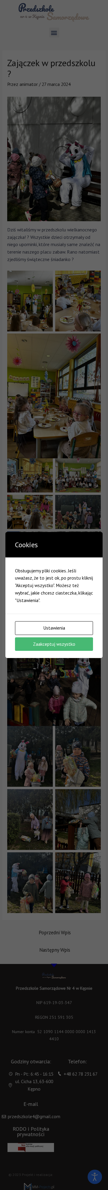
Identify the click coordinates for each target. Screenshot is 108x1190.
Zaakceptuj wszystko (54, 644)
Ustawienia (54, 628)
